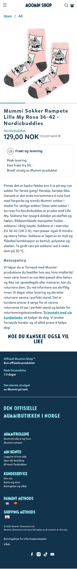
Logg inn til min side (15, 456)
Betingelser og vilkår (15, 486)
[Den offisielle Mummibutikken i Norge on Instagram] (39, 555)
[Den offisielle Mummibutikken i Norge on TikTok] (46, 555)
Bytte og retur (12, 482)
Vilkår (7, 544)
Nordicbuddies (15, 131)
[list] (38, 65)
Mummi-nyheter (13, 443)
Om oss (8, 478)
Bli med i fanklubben (15, 464)
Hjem (8, 16)
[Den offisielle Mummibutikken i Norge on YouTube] (52, 555)
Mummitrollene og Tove (17, 439)
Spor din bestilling (14, 460)
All (20, 16)
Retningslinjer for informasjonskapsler (25, 539)
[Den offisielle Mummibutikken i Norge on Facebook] (32, 555)
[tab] (12, 103)
